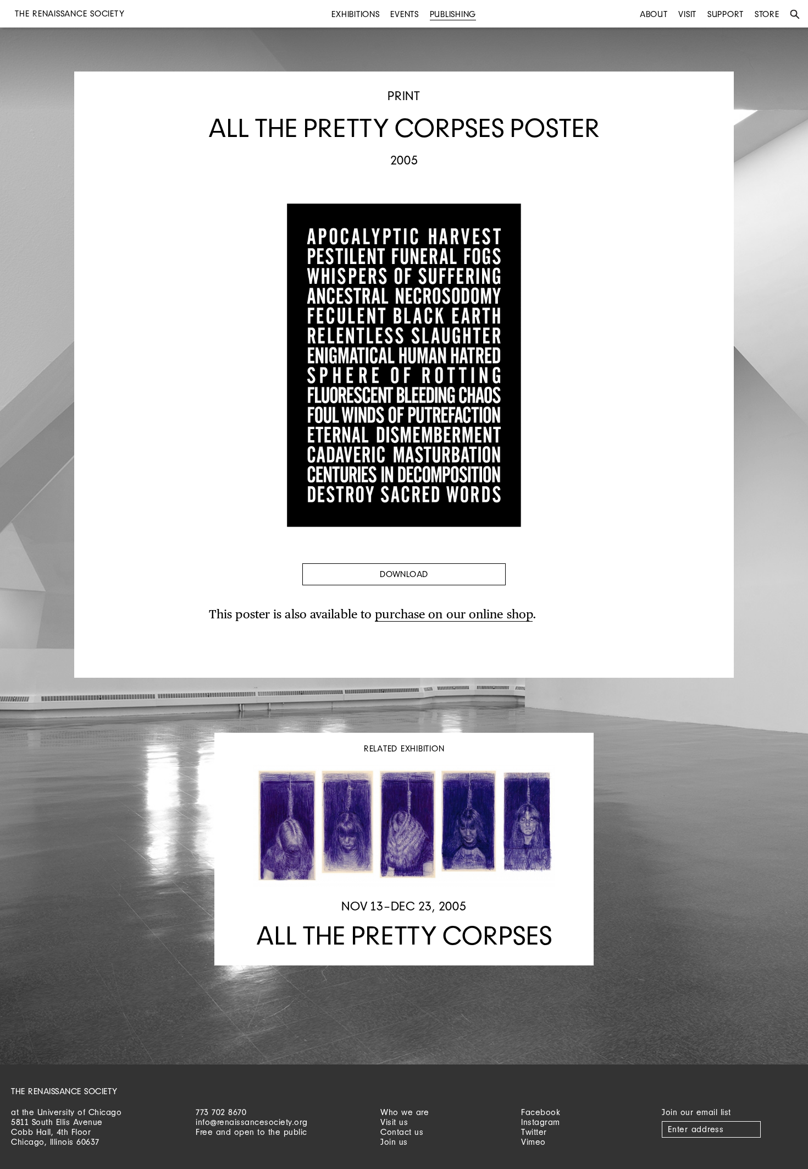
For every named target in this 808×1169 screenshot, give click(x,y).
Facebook (540, 1112)
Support (725, 14)
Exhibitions (355, 14)
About (654, 14)
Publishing (453, 14)
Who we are (404, 1112)
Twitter (534, 1132)
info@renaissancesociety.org (252, 1122)
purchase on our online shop (454, 615)
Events (404, 14)
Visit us (394, 1122)
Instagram (540, 1122)
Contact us (401, 1132)
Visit (687, 14)
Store (767, 14)
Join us (394, 1142)
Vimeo (533, 1142)
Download (404, 574)
